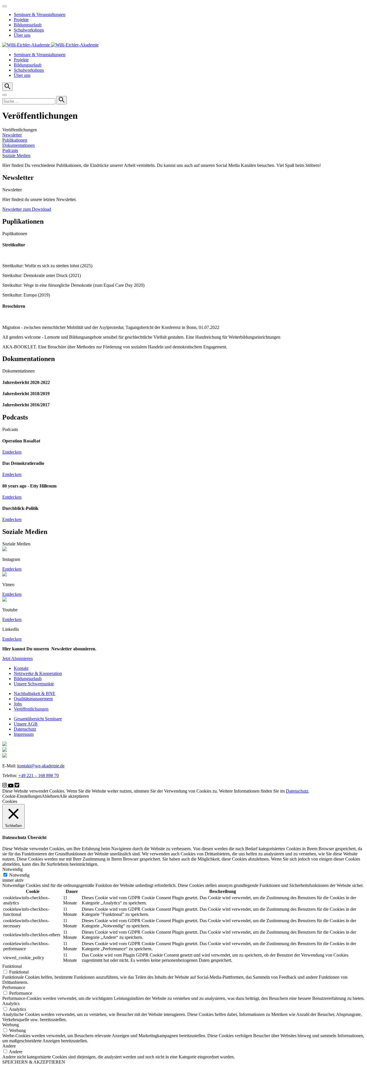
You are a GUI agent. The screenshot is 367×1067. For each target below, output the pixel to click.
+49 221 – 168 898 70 (38, 775)
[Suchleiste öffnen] (7, 87)
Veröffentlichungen (31, 709)
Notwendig (19, 875)
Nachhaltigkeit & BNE (34, 693)
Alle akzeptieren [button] (74, 796)
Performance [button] (13, 987)
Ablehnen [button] (50, 796)
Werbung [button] (10, 1024)
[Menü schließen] (4, 6)
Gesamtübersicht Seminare (38, 718)
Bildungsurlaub (28, 24)
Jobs (18, 703)
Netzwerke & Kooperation (38, 673)
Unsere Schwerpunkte (34, 683)
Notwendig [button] (12, 869)
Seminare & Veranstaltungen (39, 14)
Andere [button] (9, 1045)
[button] (4, 95)
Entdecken (12, 452)
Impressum (24, 734)
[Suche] (61, 100)
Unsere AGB (26, 723)
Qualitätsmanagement (33, 698)
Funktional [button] (12, 966)
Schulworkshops (29, 30)
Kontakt (21, 668)
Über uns (22, 35)
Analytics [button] (10, 1003)
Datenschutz (25, 729)
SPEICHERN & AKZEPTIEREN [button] (33, 1062)
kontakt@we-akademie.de (41, 765)
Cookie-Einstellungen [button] (22, 796)
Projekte (21, 19)
